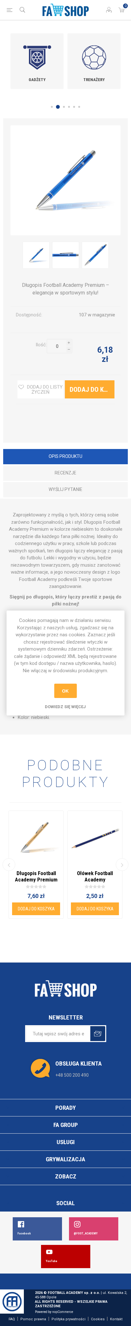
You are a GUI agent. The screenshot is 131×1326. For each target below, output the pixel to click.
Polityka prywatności (69, 1319)
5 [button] (74, 107)
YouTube (51, 1261)
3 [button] (64, 107)
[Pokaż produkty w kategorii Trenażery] (94, 52)
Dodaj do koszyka (55, 361)
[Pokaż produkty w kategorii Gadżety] (37, 52)
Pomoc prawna (33, 1319)
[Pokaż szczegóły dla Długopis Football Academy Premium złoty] (36, 838)
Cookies (98, 1319)
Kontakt (116, 1319)
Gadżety (37, 79)
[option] (37, 61)
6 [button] (79, 107)
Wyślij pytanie (65, 489)
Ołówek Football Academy (95, 876)
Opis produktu (65, 456)
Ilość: (41, 345)
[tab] (65, 457)
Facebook (24, 1233)
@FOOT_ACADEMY (86, 1233)
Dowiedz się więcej (65, 706)
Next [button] (122, 864)
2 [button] (58, 107)
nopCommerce (62, 1312)
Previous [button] (9, 864)
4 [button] (69, 107)
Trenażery (94, 79)
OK (65, 691)
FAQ (12, 1319)
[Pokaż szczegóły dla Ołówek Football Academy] (95, 838)
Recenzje (65, 472)
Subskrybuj (97, 1033)
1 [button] (52, 107)
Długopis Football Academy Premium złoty (36, 879)
